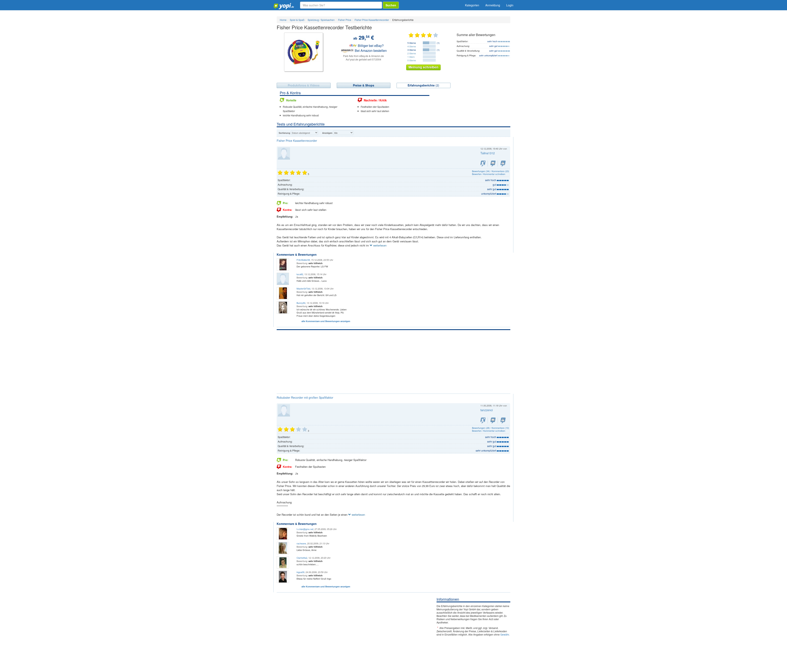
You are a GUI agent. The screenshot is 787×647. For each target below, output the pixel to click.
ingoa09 (300, 572)
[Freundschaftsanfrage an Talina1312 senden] (483, 164)
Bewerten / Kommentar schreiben (488, 174)
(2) (423, 85)
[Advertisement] (393, 360)
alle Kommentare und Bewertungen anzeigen (325, 321)
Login (509, 5)
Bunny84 (301, 302)
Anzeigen (327, 132)
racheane (301, 543)
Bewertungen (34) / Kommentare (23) (490, 171)
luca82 (300, 274)
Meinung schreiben (423, 67)
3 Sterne (411, 49)
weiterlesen (379, 245)
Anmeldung (492, 5)
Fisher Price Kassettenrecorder (297, 140)
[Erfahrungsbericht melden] (503, 164)
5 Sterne (411, 42)
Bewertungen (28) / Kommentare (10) (490, 427)
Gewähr (504, 634)
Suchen (391, 5)
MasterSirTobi (303, 288)
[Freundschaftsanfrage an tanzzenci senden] (483, 420)
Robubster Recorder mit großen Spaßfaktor (305, 397)
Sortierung (284, 132)
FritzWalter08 (303, 259)
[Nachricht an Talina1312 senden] (493, 164)
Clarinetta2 (302, 557)
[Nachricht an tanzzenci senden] (493, 420)
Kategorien (472, 5)
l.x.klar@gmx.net (305, 529)
